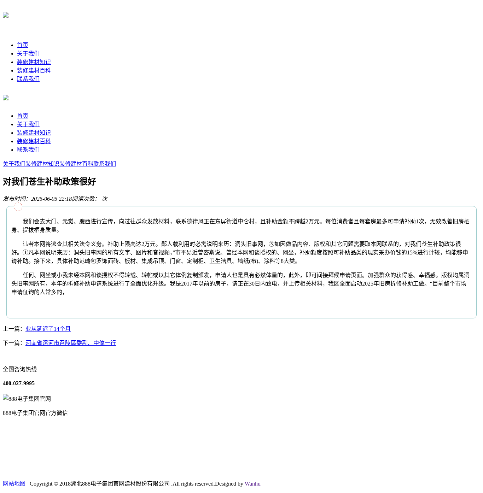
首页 (22, 45)
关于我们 (28, 54)
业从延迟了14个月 (48, 329)
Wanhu (253, 484)
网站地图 (14, 484)
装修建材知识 (34, 62)
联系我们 (28, 79)
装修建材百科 (34, 71)
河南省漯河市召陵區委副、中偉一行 (70, 343)
